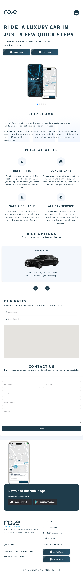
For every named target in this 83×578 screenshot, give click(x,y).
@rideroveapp (51, 538)
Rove (42, 570)
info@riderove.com (53, 533)
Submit (41, 428)
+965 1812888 (51, 528)
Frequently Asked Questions (18, 551)
